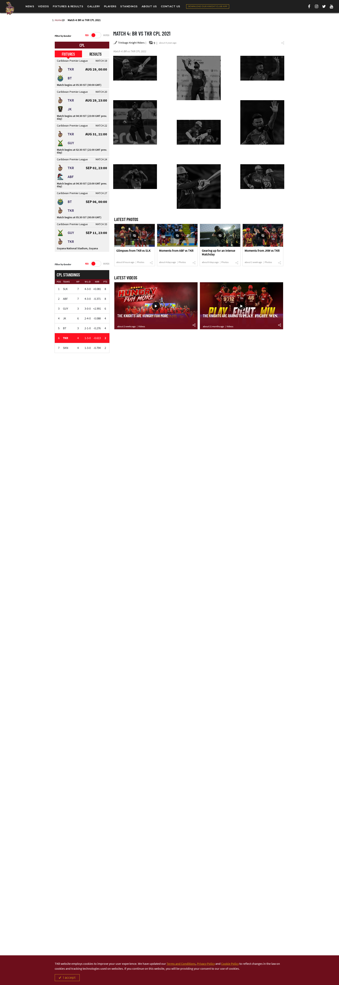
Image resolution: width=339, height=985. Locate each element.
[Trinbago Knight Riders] (10, 8)
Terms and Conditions (181, 964)
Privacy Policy (206, 964)
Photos (140, 262)
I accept (69, 977)
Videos (141, 326)
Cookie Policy (230, 964)
